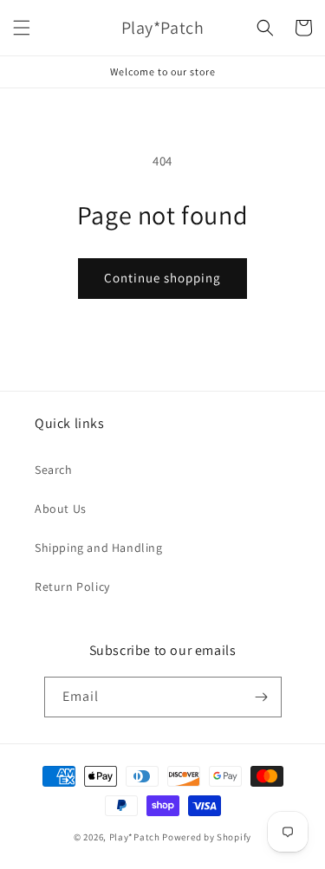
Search (54, 469)
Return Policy (72, 586)
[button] (22, 28)
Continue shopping (162, 277)
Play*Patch (134, 837)
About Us (61, 508)
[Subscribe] (262, 697)
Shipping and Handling (99, 547)
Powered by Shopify (206, 837)
